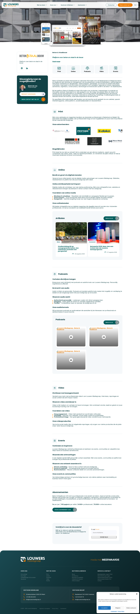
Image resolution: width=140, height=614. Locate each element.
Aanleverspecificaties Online (105, 577)
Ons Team (23, 575)
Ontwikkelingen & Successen (28, 577)
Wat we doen (41, 5)
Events (115, 71)
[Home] (33, 559)
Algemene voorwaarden (44, 608)
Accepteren (104, 608)
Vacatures (23, 579)
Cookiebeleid (114, 611)
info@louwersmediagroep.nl (33, 599)
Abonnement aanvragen (104, 575)
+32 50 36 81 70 (79, 597)
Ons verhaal (24, 574)
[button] (137, 594)
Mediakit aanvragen (28, 94)
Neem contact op (124, 5)
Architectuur (75, 575)
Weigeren (117, 608)
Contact (100, 580)
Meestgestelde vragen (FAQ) (105, 574)
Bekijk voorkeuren (131, 608)
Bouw (73, 574)
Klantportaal (111, 5)
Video (101, 71)
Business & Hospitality (77, 577)
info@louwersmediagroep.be (82, 599)
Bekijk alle (109, 218)
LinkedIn (29, 89)
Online (73, 71)
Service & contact (104, 571)
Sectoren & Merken (67, 5)
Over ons (53, 5)
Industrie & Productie (77, 579)
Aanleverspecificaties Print (104, 579)
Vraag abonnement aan (62, 509)
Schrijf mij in (104, 537)
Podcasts (87, 71)
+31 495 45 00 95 (31, 597)
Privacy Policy (121, 611)
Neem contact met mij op (30, 99)
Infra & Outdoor (76, 580)
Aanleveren (81, 5)
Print (59, 71)
